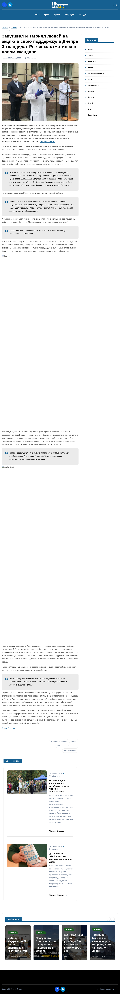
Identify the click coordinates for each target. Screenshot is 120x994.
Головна (5, 27)
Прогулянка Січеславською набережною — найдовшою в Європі (46, 945)
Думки (57, 15)
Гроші (46, 15)
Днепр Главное (8, 728)
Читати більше (57, 831)
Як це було (69, 15)
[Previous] (109, 919)
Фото (90, 109)
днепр (74, 741)
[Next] (113, 919)
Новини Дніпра (71, 751)
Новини (14, 27)
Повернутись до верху (107, 989)
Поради (82, 15)
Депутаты (92, 61)
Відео (90, 49)
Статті (90, 103)
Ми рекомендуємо (96, 73)
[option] (18, 942)
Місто (90, 79)
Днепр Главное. (47, 142)
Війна (37, 15)
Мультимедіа (93, 85)
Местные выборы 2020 (67, 746)
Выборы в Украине (59, 741)
